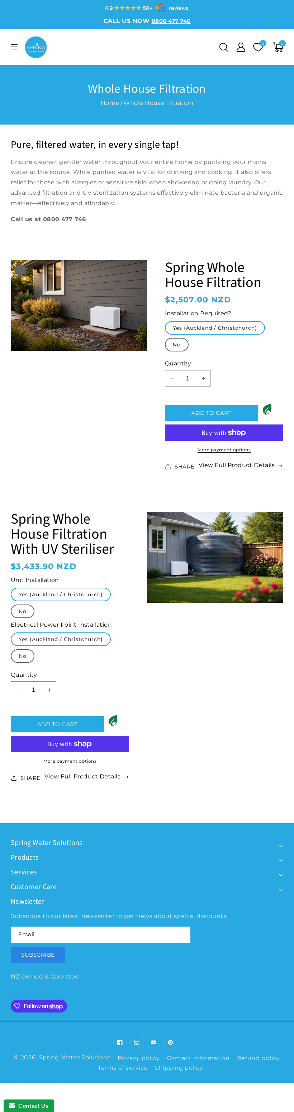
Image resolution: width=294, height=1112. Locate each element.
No (177, 344)
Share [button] (185, 466)
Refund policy (258, 1058)
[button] (224, 47)
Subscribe (38, 954)
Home (110, 102)
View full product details (237, 465)
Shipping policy (179, 1067)
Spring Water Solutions (74, 1057)
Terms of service (123, 1067)
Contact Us (31, 1106)
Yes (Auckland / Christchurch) (215, 328)
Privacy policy (139, 1058)
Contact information (198, 1058)
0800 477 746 (64, 219)
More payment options (224, 449)
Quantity (178, 363)
